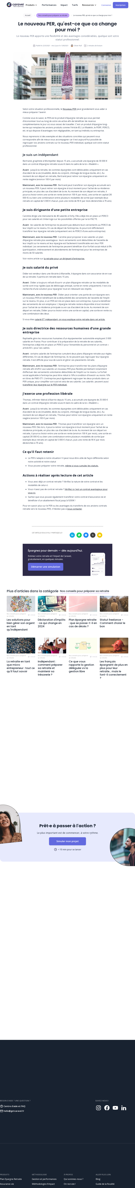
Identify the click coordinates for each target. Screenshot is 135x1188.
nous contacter (74, 508)
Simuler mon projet (67, 841)
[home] (15, 5)
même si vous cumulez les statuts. (81, 465)
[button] (32, 5)
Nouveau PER (69, 109)
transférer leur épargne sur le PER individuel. (45, 384)
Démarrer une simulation (45, 566)
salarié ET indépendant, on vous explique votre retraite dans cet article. (70, 319)
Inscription (121, 5)
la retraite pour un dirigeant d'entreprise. (64, 258)
